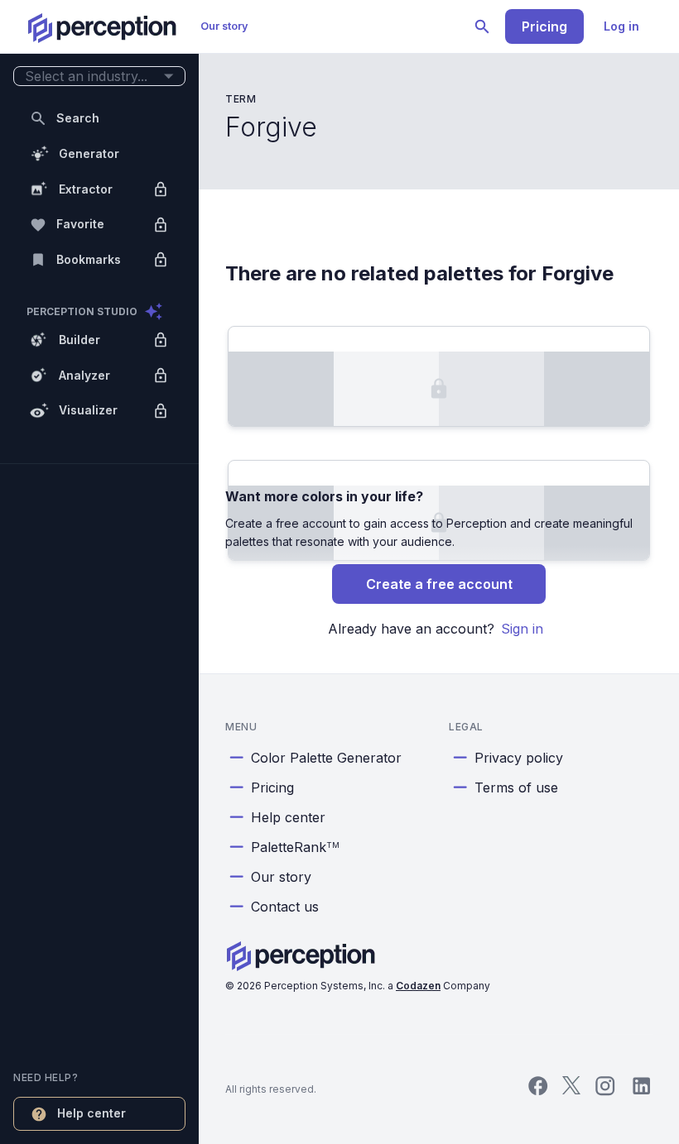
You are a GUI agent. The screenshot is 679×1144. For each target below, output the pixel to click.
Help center (288, 817)
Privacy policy (518, 757)
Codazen (418, 985)
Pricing (544, 26)
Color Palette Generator (326, 757)
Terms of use (516, 787)
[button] (99, 76)
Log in (621, 26)
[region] (99, 572)
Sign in (522, 628)
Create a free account (439, 584)
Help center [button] (91, 1113)
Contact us (285, 906)
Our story (224, 26)
